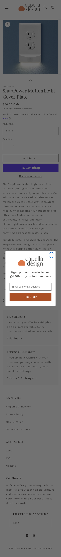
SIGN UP (30, 297)
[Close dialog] (51, 255)
